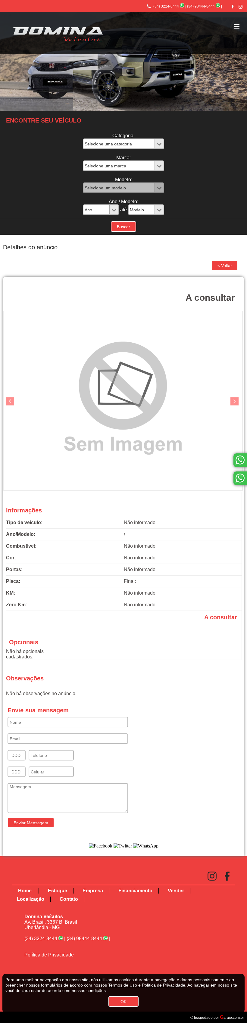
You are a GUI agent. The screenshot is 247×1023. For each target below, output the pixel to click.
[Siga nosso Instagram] (240, 7)
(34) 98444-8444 (201, 6)
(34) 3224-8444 (166, 6)
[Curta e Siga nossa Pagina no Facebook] (232, 6)
